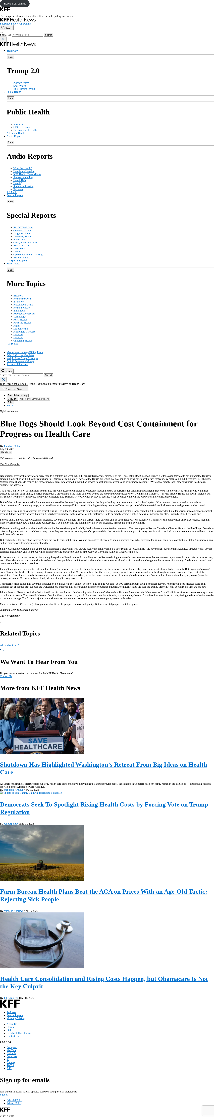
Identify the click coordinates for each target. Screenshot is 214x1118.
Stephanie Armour (13, 789)
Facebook (12, 1056)
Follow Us (16, 23)
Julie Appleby (11, 823)
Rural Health (20, 319)
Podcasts (11, 1012)
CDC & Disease (22, 127)
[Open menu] (1, 32)
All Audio (12, 192)
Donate (27, 23)
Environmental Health (25, 130)
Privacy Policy (14, 1103)
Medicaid (18, 337)
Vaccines (18, 124)
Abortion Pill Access (17, 364)
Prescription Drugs (23, 304)
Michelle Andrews (13, 910)
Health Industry (21, 307)
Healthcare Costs (22, 298)
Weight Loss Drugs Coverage (22, 358)
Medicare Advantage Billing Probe (25, 352)
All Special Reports (17, 260)
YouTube (11, 1050)
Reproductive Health (24, 313)
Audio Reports (14, 136)
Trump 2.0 (12, 50)
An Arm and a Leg (23, 177)
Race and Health (22, 322)
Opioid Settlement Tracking (27, 254)
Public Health (14, 91)
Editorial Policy (15, 1100)
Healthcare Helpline (23, 171)
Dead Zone (19, 248)
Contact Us (6, 676)
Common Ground (22, 230)
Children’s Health (22, 340)
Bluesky (11, 1062)
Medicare (18, 334)
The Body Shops (22, 236)
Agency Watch (21, 82)
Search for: (6, 34)
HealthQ (17, 183)
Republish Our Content (19, 1033)
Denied (17, 251)
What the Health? (22, 168)
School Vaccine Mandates (20, 355)
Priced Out (19, 239)
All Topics (12, 343)
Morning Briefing (16, 1018)
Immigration (19, 310)
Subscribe (5, 23)
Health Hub (19, 180)
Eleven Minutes (21, 257)
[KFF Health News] (18, 20)
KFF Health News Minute (27, 174)
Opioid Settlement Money (20, 361)
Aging (16, 325)
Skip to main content (15, 3)
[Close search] (3, 39)
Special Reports (15, 195)
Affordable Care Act (24, 331)
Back (10, 57)
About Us (12, 1024)
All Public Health (16, 133)
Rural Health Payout (24, 88)
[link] (6, 452)
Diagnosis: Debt (21, 233)
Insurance (18, 301)
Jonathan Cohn (12, 446)
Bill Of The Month (23, 227)
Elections (18, 295)
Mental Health (20, 328)
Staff (9, 1030)
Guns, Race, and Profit (25, 242)
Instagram (12, 1047)
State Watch (19, 85)
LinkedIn (11, 1053)
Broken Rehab (21, 245)
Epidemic (18, 189)
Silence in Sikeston (23, 186)
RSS (9, 1068)
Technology (19, 316)
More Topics (13, 263)
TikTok (10, 1065)
